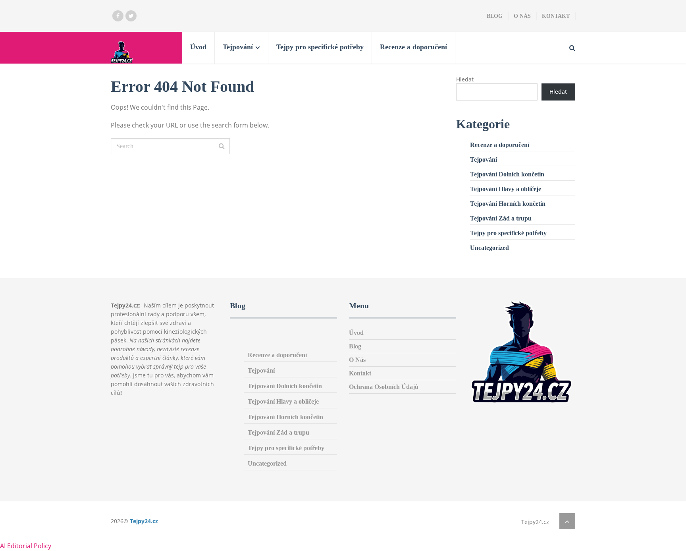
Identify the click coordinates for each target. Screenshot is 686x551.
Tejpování (238, 47)
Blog (495, 16)
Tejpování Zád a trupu (501, 218)
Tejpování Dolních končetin (507, 174)
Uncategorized (489, 247)
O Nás (522, 16)
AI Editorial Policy (25, 545)
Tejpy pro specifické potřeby (320, 47)
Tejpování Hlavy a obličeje (505, 189)
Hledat (465, 79)
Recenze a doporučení (413, 47)
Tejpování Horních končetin (507, 203)
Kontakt (556, 16)
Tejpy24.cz (144, 521)
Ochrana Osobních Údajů (383, 386)
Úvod (198, 47)
